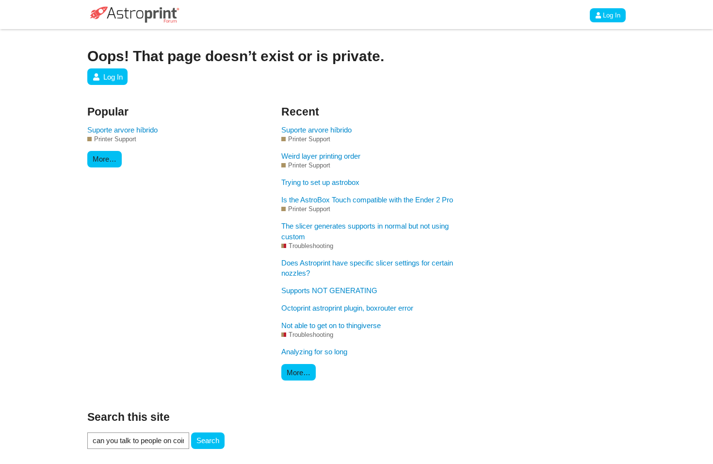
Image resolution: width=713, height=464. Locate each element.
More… (104, 159)
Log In (611, 15)
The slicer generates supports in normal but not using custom (365, 231)
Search (207, 440)
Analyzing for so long (314, 352)
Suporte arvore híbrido (122, 130)
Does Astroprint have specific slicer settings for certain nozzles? (367, 268)
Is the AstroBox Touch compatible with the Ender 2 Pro (367, 200)
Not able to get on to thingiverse (331, 325)
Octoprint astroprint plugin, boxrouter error (347, 308)
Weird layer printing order (320, 156)
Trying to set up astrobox (320, 182)
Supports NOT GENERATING (329, 290)
